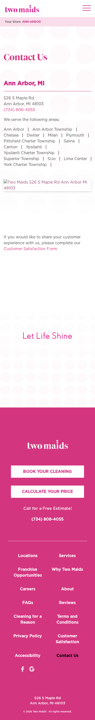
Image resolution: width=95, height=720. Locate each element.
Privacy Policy (27, 636)
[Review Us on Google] (31, 669)
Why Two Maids (67, 569)
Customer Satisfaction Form (30, 249)
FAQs (27, 603)
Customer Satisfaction (67, 639)
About (67, 589)
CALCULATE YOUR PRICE (47, 492)
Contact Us (67, 656)
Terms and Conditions (67, 619)
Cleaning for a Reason (28, 619)
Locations (28, 556)
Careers (27, 589)
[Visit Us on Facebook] (22, 669)
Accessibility (27, 656)
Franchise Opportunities (28, 572)
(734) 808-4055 (19, 110)
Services (67, 556)
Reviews (67, 603)
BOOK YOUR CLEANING (47, 472)
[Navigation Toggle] (86, 8)
